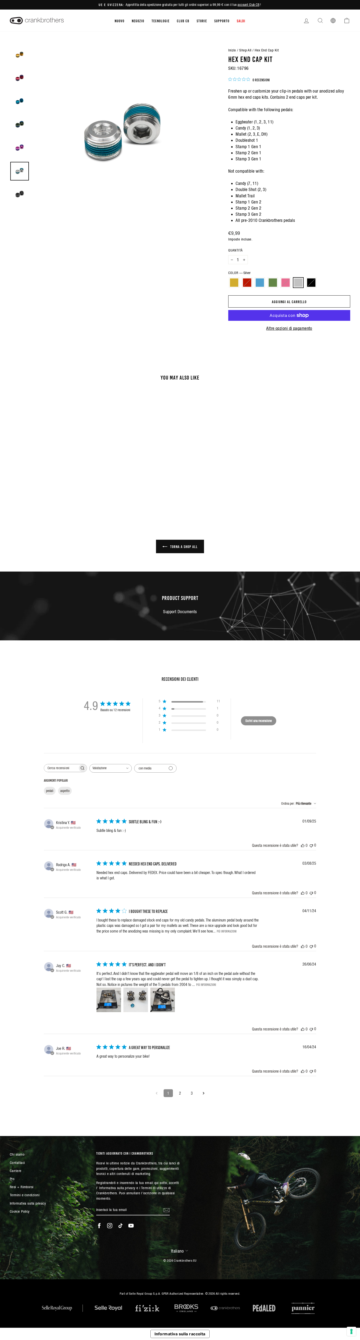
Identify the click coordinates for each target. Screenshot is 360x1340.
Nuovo (119, 21)
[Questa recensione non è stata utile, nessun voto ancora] (311, 845)
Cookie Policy (20, 1211)
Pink (285, 282)
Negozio (138, 21)
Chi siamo (17, 1154)
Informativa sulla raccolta (180, 1333)
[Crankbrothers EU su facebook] (99, 1226)
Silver (298, 282)
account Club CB (248, 5)
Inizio (232, 50)
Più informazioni (227, 931)
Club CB (183, 21)
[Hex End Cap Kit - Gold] (30, 493)
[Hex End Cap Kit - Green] (50, 493)
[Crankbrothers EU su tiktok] (120, 1226)
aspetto (65, 791)
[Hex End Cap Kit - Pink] (57, 493)
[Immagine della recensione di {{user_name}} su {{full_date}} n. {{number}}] (108, 1000)
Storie (202, 21)
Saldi (241, 21)
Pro (12, 1179)
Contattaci (17, 1163)
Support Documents (180, 611)
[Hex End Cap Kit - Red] (37, 493)
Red (247, 282)
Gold (234, 282)
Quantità (235, 250)
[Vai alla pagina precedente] (156, 1093)
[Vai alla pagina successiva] (203, 1093)
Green (273, 282)
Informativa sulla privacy (28, 1203)
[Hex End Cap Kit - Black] (70, 493)
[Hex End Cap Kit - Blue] (43, 493)
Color (239, 273)
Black (311, 282)
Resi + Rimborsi (22, 1187)
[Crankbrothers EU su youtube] (131, 1226)
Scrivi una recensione (258, 721)
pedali (49, 791)
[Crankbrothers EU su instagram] (110, 1226)
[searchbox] (61, 768)
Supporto (221, 21)
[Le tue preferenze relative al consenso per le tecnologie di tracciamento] (351, 1331)
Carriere (16, 1171)
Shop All (245, 50)
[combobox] (110, 768)
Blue (260, 282)
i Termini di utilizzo (153, 1188)
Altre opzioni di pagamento (289, 328)
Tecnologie (160, 21)
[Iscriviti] (166, 1210)
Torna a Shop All (183, 546)
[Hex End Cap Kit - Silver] (63, 493)
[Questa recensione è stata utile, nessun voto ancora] (302, 845)
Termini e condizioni (24, 1195)
